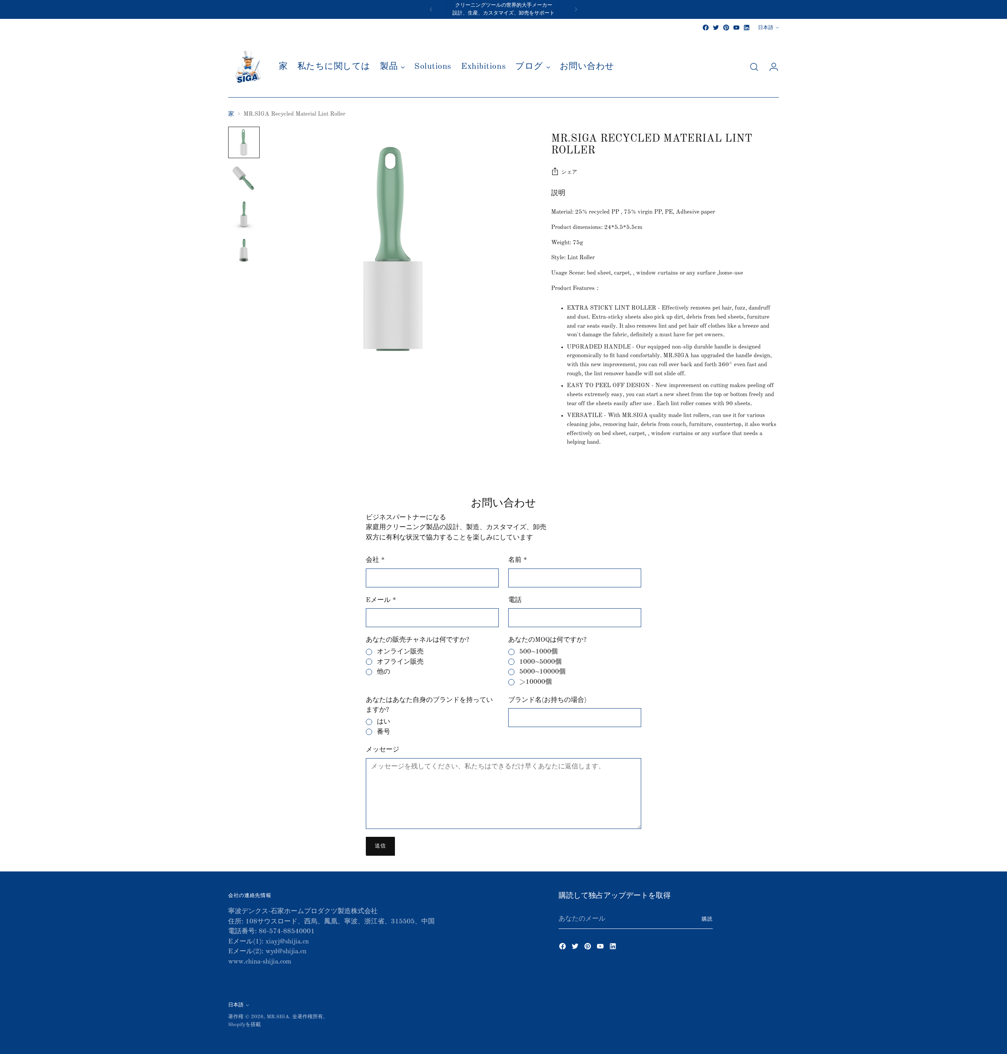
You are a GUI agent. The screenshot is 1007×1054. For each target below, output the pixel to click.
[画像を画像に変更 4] (244, 251)
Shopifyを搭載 (244, 1024)
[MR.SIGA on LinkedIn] (746, 27)
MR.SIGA (278, 1016)
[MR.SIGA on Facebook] (705, 27)
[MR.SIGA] (247, 67)
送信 (380, 846)
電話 (515, 600)
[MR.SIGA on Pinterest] (726, 27)
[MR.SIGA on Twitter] (715, 27)
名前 (517, 560)
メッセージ (382, 749)
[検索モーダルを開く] (754, 67)
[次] (576, 9)
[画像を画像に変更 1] (244, 142)
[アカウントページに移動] (770, 67)
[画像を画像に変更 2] (244, 178)
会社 (375, 560)
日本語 (765, 27)
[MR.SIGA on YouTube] (736, 27)
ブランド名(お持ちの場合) (547, 700)
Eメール (381, 600)
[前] (431, 9)
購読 (707, 919)
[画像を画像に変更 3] (244, 215)
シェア (569, 172)
